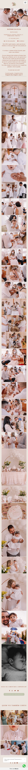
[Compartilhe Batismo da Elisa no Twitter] (15, 690)
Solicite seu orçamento (14, 694)
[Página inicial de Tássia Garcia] (14, 4)
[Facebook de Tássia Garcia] (10, 762)
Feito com (14, 768)
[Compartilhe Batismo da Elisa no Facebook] (9, 690)
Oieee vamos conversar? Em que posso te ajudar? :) (13, 760)
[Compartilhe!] (14, 96)
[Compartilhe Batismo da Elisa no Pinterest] (18, 690)
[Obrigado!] (9, 96)
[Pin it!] (18, 96)
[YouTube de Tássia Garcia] (17, 762)
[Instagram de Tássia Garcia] (12, 762)
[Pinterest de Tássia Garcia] (14, 762)
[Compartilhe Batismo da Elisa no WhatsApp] (12, 690)
